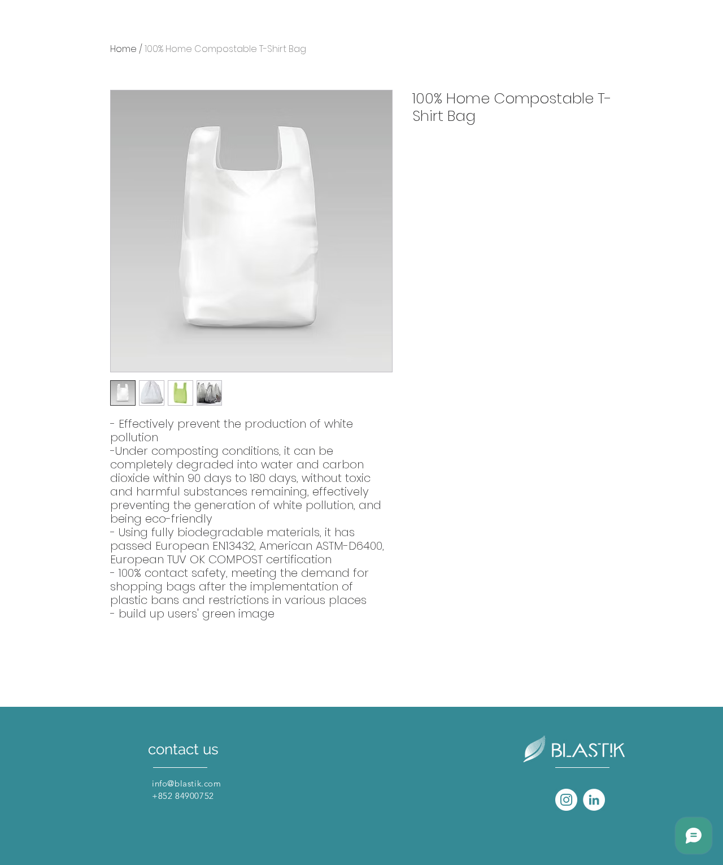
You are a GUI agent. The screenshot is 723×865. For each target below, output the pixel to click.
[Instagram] (566, 800)
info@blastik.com (186, 783)
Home (123, 48)
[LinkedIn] (594, 800)
